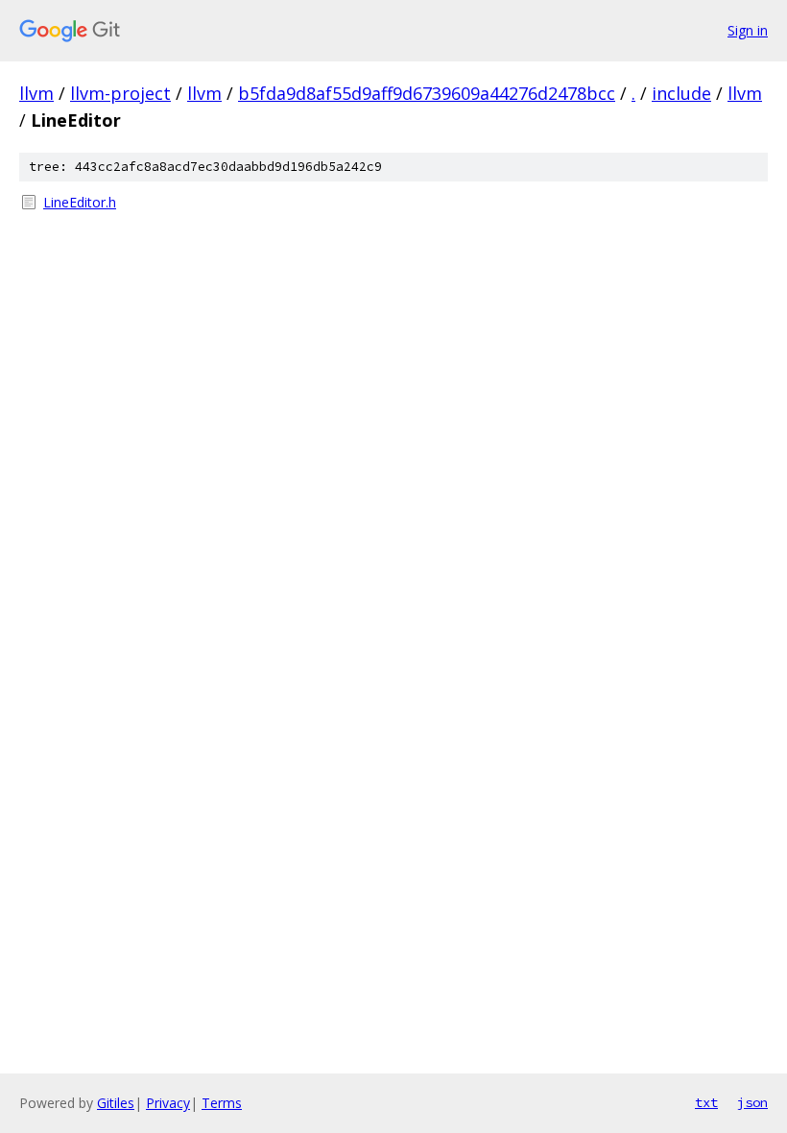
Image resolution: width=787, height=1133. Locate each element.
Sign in (747, 30)
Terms (222, 1103)
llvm (36, 93)
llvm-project (120, 93)
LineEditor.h (79, 202)
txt (706, 1102)
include (681, 93)
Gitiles (115, 1103)
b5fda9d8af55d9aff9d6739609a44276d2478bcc (426, 93)
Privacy (168, 1103)
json (752, 1102)
